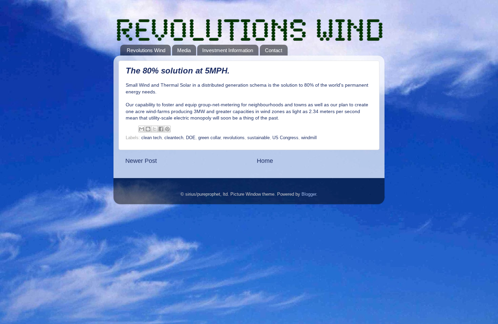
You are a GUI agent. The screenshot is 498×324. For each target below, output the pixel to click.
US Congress (285, 137)
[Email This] (141, 129)
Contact (273, 50)
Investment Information (227, 50)
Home (265, 160)
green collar (209, 137)
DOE (190, 137)
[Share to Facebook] (161, 129)
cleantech (173, 137)
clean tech (151, 137)
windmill (309, 137)
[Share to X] (154, 129)
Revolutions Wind (146, 50)
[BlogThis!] (148, 129)
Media (184, 50)
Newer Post (141, 160)
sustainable (258, 137)
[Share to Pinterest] (167, 129)
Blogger (309, 194)
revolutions (234, 137)
